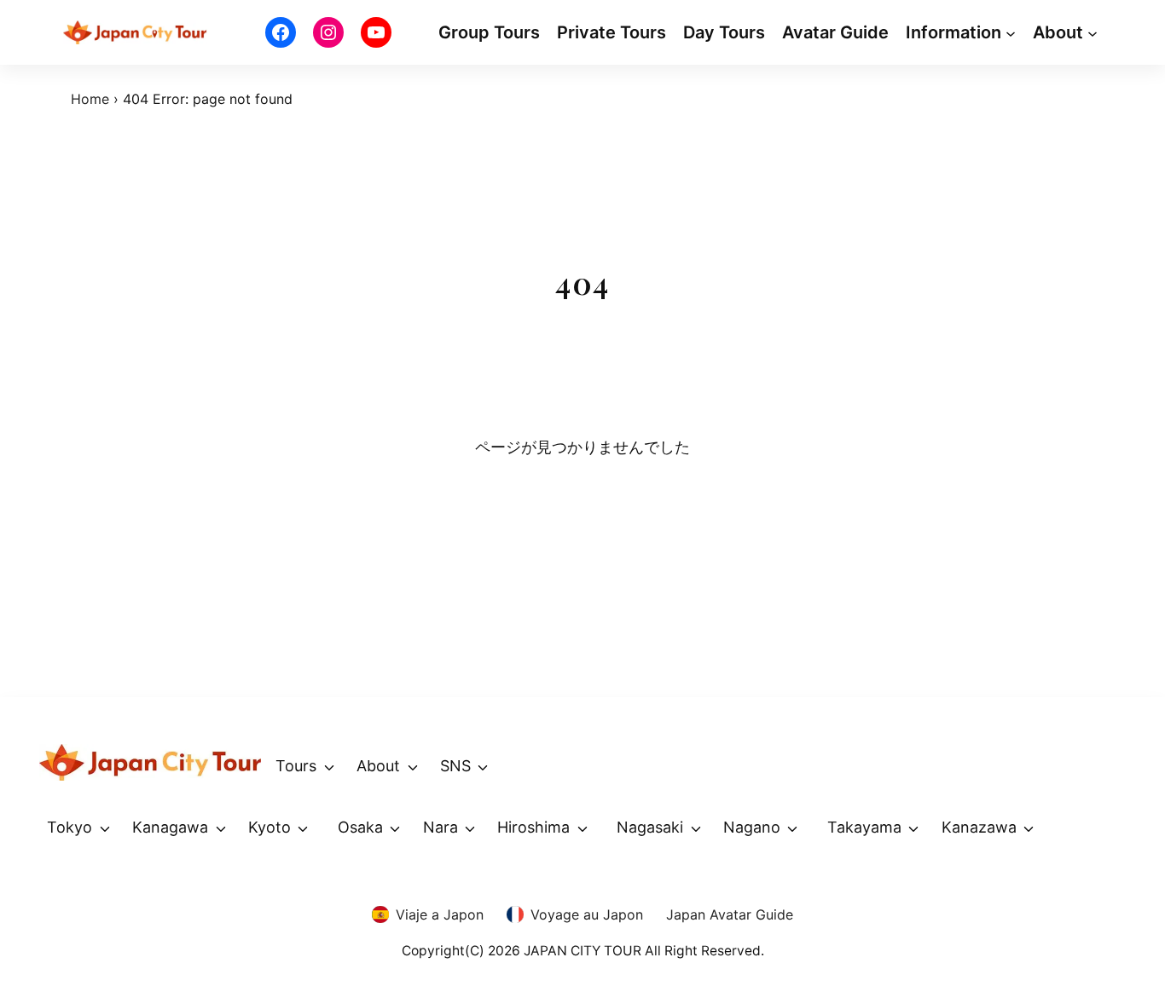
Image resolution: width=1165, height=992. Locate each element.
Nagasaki (650, 827)
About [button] (378, 766)
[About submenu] (1092, 32)
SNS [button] (455, 766)
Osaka (360, 827)
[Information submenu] (1011, 32)
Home (90, 98)
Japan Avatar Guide (729, 914)
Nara (440, 827)
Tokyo (69, 827)
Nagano (751, 827)
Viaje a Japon (440, 914)
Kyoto (269, 827)
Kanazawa (979, 827)
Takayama (864, 827)
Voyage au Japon (586, 914)
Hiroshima (533, 827)
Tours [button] (295, 766)
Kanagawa (170, 827)
